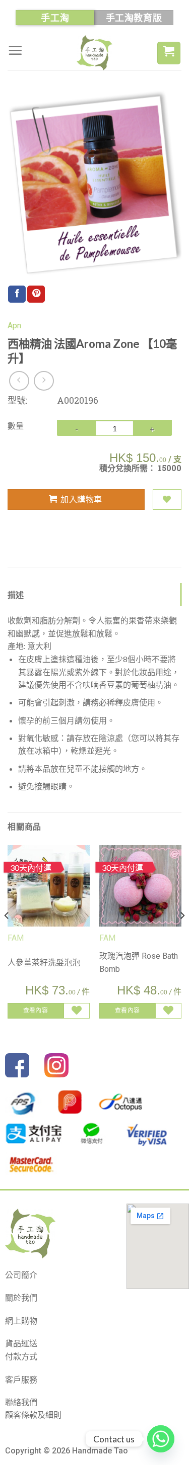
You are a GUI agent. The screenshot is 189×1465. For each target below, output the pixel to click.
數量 (16, 425)
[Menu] (15, 50)
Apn (14, 325)
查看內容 (35, 1010)
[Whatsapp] (160, 1438)
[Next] (182, 936)
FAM (16, 938)
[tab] (94, 594)
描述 (16, 594)
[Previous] (7, 936)
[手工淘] (94, 52)
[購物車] (168, 53)
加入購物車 (81, 499)
